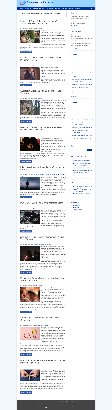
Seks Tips (39, 208)
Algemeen (34, 28)
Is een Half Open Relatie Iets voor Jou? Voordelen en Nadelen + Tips (38, 22)
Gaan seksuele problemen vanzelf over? (83, 92)
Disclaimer (41, 402)
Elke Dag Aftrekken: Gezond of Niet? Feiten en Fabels (42, 168)
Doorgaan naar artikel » (26, 51)
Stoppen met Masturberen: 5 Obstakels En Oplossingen (40, 318)
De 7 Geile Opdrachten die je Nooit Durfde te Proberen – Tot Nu (41, 58)
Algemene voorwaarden (54, 402)
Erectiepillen (77, 205)
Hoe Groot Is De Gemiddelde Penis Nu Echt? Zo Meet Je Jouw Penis (42, 361)
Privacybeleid (35, 402)
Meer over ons (74, 25)
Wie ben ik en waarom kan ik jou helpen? (83, 72)
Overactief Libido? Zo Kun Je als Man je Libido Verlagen (42, 92)
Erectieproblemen (41, 174)
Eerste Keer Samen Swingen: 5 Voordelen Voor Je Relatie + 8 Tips (42, 279)
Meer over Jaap (74, 48)
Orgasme (53, 174)
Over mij (70, 8)
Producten (28, 8)
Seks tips (57, 8)
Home (21, 8)
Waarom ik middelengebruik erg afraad (83, 84)
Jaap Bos (25, 28)
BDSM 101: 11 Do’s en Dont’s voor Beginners (41, 203)
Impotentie (50, 8)
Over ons (64, 8)
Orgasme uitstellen (39, 8)
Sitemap (46, 402)
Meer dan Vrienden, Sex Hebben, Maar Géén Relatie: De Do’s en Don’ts (41, 128)
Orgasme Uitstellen (60, 174)
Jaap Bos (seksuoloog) (28, 325)
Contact (77, 8)
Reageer (40, 28)
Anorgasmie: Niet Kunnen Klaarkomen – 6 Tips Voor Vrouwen (42, 238)
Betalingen (63, 402)
